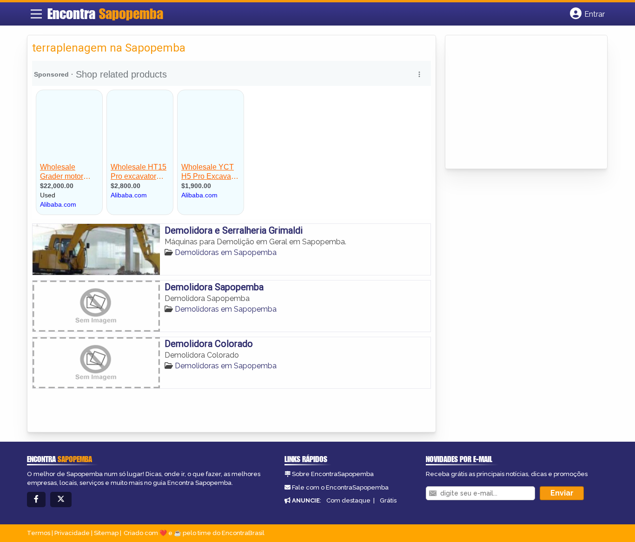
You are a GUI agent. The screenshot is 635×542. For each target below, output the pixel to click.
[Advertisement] (519, 103)
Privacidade (72, 532)
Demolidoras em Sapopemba (226, 252)
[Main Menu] (36, 14)
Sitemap (106, 532)
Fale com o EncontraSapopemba (340, 487)
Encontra (105, 13)
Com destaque (348, 500)
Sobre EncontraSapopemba (333, 473)
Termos (38, 532)
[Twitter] (61, 499)
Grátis (388, 500)
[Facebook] (36, 499)
